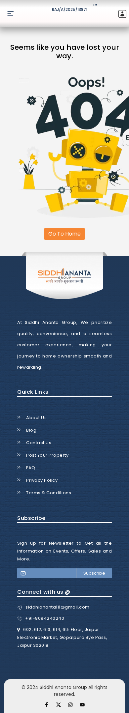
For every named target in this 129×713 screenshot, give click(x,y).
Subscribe (94, 573)
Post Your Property (47, 455)
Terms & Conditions (48, 493)
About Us (36, 417)
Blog (31, 430)
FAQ (30, 468)
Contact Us (38, 443)
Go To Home (64, 234)
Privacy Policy (42, 480)
